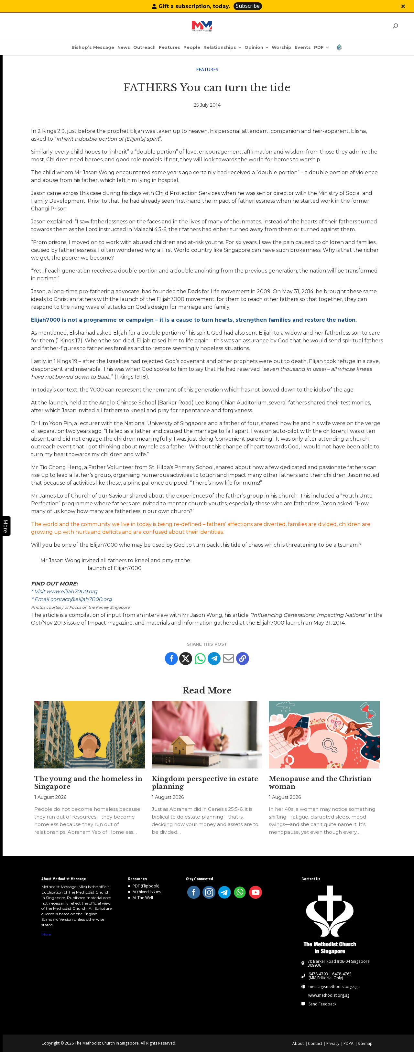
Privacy (332, 1043)
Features (207, 69)
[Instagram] (208, 892)
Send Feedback (322, 1004)
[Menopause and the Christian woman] (324, 734)
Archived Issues (147, 892)
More (46, 934)
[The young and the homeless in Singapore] (89, 734)
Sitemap (365, 1043)
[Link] (202, 26)
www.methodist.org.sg (328, 995)
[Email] (228, 658)
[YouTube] (255, 892)
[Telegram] (214, 658)
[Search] (395, 26)
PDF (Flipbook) (146, 886)
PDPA (348, 1043)
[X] (185, 658)
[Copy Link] (242, 658)
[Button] (403, 6)
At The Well (143, 897)
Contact (315, 1043)
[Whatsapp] (199, 658)
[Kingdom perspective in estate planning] (207, 734)
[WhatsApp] (240, 892)
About (298, 1043)
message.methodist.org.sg (333, 987)
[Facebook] (171, 658)
